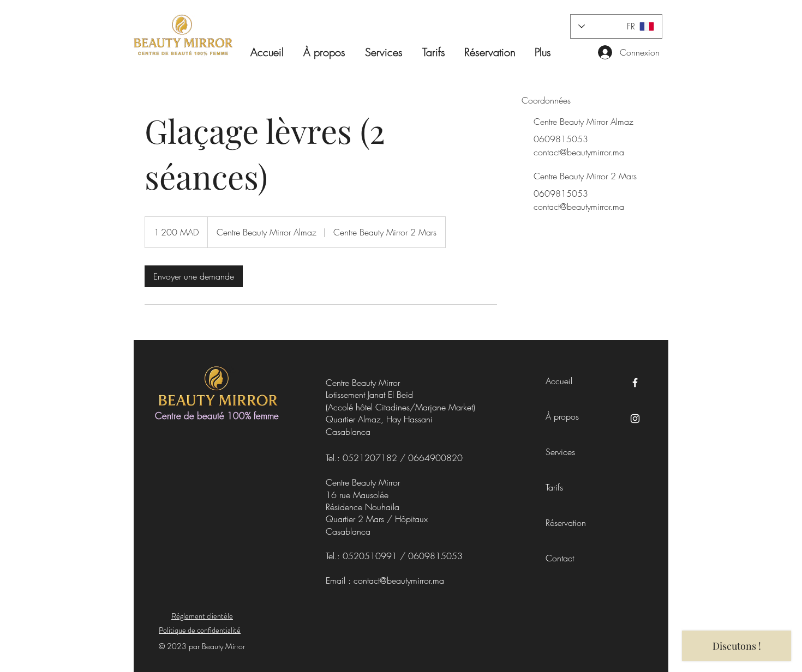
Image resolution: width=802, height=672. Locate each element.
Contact (560, 558)
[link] (194, 276)
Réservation (563, 523)
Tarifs (554, 487)
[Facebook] (635, 383)
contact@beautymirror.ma (399, 580)
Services (560, 452)
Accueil (559, 381)
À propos (562, 416)
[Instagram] (635, 419)
